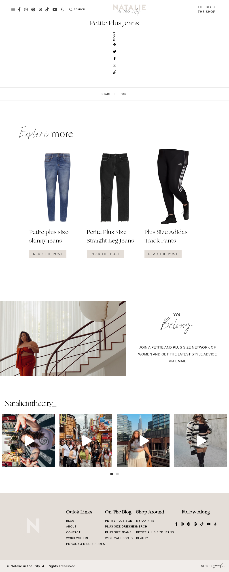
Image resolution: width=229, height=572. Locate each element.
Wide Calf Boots (119, 538)
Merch (141, 526)
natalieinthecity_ (30, 404)
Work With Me (77, 538)
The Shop (206, 11)
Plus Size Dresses (120, 526)
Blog (70, 520)
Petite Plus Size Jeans (155, 532)
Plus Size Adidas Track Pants (166, 237)
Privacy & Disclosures (85, 544)
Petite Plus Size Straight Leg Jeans (110, 237)
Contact (73, 532)
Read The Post (48, 254)
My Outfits (145, 520)
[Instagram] (51, 461)
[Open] (28, 440)
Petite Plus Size (118, 520)
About (71, 526)
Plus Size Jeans (118, 532)
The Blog (206, 7)
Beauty (142, 538)
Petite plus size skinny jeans (48, 237)
